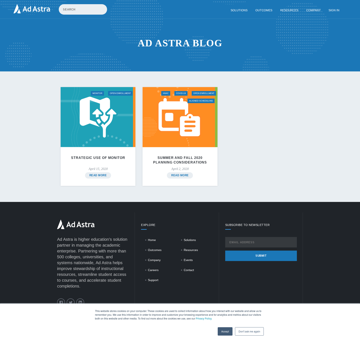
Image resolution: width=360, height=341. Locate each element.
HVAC (166, 93)
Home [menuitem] (152, 240)
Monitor (97, 93)
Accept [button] (225, 331)
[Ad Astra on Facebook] (61, 302)
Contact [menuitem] (189, 270)
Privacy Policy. (204, 318)
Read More (98, 175)
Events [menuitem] (188, 260)
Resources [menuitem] (289, 10)
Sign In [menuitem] (334, 10)
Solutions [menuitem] (239, 10)
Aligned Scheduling (201, 101)
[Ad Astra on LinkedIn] (80, 302)
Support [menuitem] (153, 280)
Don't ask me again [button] (249, 331)
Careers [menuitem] (153, 270)
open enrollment (120, 93)
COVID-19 (181, 93)
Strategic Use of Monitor (98, 158)
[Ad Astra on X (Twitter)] (71, 302)
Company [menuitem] (313, 10)
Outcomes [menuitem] (263, 10)
